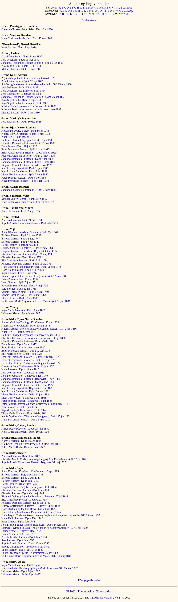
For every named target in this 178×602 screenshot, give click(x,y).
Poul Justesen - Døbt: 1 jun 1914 (19, 407)
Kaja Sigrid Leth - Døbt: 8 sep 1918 (21, 100)
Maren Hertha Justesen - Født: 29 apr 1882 (24, 174)
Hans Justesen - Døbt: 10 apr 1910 (20, 369)
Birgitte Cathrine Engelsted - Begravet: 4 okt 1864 (28, 487)
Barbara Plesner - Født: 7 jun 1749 (20, 241)
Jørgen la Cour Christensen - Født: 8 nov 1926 (26, 165)
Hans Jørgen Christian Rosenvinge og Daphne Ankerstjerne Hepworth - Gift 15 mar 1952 (50, 515)
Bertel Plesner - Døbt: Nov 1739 (19, 483)
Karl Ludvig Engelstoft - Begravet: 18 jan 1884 (27, 388)
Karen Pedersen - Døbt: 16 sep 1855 (21, 440)
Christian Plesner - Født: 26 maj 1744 (21, 257)
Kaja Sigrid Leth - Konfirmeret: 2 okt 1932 (24, 103)
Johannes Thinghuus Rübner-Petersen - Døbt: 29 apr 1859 (33, 96)
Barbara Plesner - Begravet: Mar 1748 (22, 474)
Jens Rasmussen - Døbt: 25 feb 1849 (21, 93)
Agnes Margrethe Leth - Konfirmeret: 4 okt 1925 (28, 78)
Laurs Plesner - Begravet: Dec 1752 (21, 530)
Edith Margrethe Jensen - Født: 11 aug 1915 (25, 149)
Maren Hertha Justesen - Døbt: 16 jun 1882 (25, 394)
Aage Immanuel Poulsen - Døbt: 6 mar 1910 (25, 419)
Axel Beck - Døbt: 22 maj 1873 (18, 331)
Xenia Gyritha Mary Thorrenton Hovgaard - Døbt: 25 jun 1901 (36, 416)
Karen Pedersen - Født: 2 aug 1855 (20, 211)
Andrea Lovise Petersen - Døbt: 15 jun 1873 (25, 325)
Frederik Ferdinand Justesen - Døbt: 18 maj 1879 (28, 360)
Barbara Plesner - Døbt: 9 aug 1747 (20, 477)
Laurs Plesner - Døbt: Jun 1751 (18, 534)
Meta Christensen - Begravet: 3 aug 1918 (23, 397)
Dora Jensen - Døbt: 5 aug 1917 (19, 344)
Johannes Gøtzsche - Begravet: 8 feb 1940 (24, 375)
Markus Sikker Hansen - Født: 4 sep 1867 (24, 198)
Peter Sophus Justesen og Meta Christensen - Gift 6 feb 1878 (34, 403)
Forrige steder (89, 20)
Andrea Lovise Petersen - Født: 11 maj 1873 (25, 133)
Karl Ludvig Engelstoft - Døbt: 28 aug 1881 (25, 391)
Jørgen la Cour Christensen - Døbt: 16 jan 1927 (27, 385)
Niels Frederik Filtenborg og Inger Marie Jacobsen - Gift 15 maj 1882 (39, 568)
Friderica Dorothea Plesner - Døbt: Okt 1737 (25, 502)
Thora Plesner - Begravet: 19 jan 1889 (22, 549)
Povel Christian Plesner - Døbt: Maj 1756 (24, 537)
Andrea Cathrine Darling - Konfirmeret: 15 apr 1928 (30, 322)
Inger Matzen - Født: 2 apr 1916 (19, 47)
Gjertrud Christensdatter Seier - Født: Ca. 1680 (27, 29)
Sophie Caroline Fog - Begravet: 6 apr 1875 (25, 546)
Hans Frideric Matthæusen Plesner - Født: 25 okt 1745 (31, 266)
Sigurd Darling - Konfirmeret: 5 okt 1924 (24, 410)
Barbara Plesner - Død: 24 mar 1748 (21, 235)
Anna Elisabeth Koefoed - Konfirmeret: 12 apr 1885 (30, 471)
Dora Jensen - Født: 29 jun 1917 (19, 146)
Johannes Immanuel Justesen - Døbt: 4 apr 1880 (27, 381)
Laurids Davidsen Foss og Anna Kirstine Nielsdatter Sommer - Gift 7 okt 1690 (44, 527)
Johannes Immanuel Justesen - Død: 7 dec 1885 (27, 158)
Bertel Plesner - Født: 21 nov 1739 (20, 244)
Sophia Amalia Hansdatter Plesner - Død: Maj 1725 (29, 223)
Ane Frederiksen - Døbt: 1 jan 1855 (21, 456)
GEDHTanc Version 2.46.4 (104, 597)
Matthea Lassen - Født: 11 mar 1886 (21, 69)
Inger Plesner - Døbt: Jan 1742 (18, 521)
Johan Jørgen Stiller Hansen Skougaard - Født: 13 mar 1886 (34, 276)
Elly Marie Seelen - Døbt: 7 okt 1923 (21, 353)
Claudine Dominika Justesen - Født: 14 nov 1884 (28, 143)
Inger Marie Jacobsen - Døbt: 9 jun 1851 (23, 565)
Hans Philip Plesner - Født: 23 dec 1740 (23, 269)
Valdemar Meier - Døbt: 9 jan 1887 (20, 571)
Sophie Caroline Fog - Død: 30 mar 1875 (24, 294)
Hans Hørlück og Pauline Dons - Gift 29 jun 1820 (28, 508)
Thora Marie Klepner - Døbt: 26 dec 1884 (24, 413)
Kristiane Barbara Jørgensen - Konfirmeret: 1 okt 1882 (31, 109)
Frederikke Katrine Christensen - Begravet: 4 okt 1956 (31, 363)
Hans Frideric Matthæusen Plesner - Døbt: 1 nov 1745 (31, 512)
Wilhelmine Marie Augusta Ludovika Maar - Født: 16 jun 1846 (35, 301)
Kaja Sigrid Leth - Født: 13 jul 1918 (21, 65)
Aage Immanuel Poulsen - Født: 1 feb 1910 (25, 180)
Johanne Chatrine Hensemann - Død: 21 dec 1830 (28, 189)
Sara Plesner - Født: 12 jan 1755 (19, 288)
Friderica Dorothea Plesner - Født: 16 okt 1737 (27, 263)
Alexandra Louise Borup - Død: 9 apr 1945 (25, 130)
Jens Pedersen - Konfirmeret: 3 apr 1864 (23, 90)
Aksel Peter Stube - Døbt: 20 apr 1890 (22, 81)
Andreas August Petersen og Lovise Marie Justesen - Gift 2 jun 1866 (39, 328)
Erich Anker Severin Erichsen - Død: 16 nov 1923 (28, 152)
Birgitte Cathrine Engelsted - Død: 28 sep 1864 (27, 247)
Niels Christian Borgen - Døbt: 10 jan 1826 (25, 431)
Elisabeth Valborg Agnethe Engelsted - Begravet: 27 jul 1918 (34, 496)
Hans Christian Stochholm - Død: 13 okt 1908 (26, 38)
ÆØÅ (129, 7)
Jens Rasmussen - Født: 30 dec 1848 (21, 121)
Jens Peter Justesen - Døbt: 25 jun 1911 (22, 372)
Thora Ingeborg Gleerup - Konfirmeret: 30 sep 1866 (30, 552)
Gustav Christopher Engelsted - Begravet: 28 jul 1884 (30, 505)
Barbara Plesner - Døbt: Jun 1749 (19, 480)
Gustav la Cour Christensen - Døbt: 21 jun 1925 (27, 366)
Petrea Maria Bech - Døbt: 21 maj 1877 (23, 447)
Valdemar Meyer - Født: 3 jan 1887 (20, 313)
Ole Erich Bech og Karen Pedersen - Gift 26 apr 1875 (30, 443)
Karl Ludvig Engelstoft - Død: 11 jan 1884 (24, 168)
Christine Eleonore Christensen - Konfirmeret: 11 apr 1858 (33, 338)
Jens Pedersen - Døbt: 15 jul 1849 (19, 87)
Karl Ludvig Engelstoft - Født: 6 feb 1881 (24, 171)
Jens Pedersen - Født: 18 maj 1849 (20, 59)
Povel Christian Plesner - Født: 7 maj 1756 (24, 285)
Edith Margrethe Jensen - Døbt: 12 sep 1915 (25, 350)
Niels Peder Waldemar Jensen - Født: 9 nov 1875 (28, 201)
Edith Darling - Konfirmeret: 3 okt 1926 (23, 347)
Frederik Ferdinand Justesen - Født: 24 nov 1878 (28, 155)
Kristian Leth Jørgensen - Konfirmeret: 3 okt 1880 (28, 106)
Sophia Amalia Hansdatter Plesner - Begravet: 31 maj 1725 (33, 462)
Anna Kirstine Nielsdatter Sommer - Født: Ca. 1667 (29, 232)
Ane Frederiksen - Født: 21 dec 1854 (21, 220)
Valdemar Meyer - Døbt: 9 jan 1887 (21, 574)
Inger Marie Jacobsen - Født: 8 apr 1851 (23, 310)
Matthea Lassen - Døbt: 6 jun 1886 (20, 112)
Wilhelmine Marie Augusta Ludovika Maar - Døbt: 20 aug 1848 (36, 555)
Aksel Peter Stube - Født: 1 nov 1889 (21, 56)
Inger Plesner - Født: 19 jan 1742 (19, 273)
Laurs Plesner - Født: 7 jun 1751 (19, 282)
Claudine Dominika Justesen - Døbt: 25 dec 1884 (28, 341)
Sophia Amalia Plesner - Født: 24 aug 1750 (25, 291)
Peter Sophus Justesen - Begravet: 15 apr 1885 (26, 400)
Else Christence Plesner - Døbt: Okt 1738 (24, 499)
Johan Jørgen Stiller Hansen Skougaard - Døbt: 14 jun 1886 (34, 524)
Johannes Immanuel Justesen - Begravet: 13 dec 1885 (30, 378)
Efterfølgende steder (89, 580)
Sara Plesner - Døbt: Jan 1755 (17, 540)
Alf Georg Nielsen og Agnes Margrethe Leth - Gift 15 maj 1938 (36, 84)
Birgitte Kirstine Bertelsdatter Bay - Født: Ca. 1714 (29, 251)
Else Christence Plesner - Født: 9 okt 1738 (24, 260)
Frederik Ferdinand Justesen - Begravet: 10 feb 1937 (30, 356)
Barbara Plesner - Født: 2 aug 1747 (20, 238)
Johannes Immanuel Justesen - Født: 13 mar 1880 (28, 161)
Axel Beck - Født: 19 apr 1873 (18, 136)
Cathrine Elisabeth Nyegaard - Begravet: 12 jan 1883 (30, 334)
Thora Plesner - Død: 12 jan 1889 (19, 298)
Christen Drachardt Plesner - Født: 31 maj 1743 (27, 254)
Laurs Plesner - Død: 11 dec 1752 (19, 279)
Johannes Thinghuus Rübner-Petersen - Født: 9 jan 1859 (32, 62)
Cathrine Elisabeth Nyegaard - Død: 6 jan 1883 (27, 140)
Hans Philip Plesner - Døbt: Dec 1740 (22, 518)
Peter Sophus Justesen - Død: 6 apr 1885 (23, 177)
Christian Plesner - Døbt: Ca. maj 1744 (22, 493)
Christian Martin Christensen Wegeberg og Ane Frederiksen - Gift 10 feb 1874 (44, 459)
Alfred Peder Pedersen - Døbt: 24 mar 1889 (25, 428)
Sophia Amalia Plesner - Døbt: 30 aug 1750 (25, 543)
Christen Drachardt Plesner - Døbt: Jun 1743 (25, 490)
